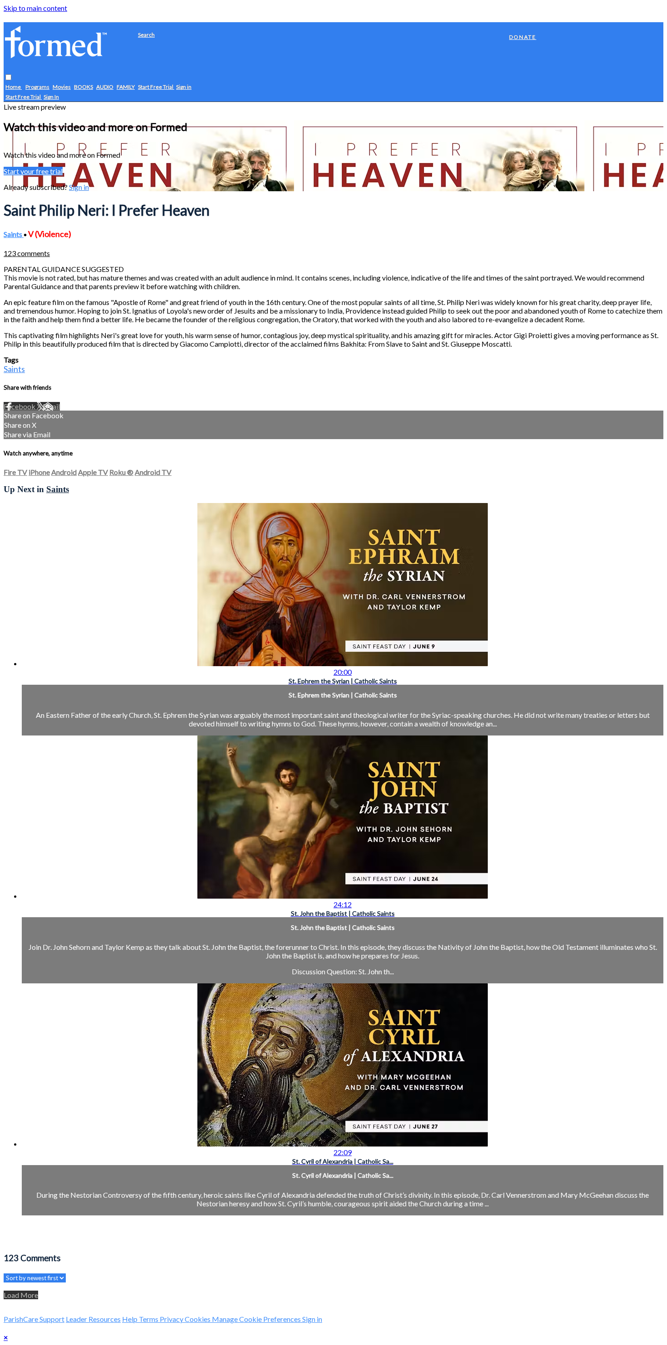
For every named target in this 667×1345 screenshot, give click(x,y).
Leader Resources (93, 1319)
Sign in (183, 87)
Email (51, 406)
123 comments (27, 253)
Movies (62, 87)
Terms (149, 1319)
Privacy (172, 1319)
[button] (8, 78)
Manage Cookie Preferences (257, 1319)
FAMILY (126, 87)
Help (130, 1319)
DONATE (522, 37)
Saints (14, 234)
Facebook (20, 406)
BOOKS (83, 87)
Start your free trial (33, 171)
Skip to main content (35, 8)
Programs (37, 87)
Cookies (198, 1319)
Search (146, 34)
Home (13, 87)
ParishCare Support (34, 1319)
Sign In (51, 97)
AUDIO (104, 87)
